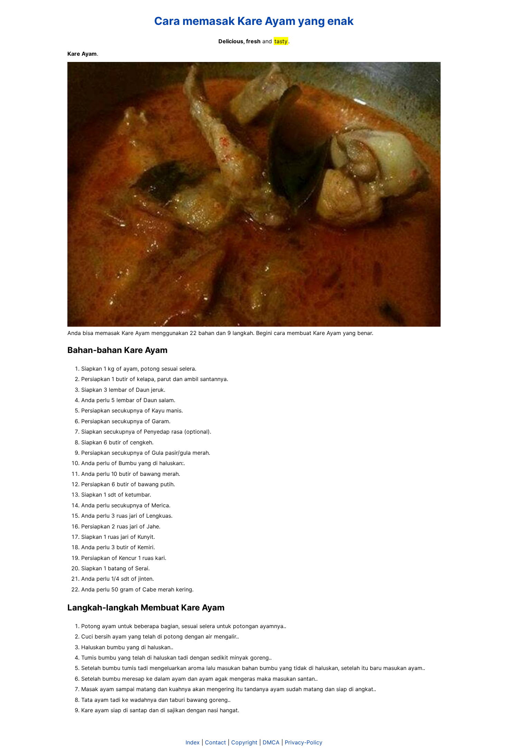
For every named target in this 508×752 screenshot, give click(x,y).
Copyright (244, 742)
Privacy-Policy (303, 742)
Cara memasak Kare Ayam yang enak (254, 21)
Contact (215, 742)
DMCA (271, 742)
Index (193, 742)
